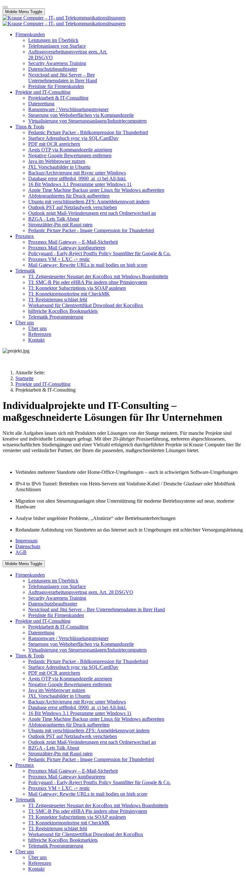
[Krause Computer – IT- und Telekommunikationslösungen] (64, 20)
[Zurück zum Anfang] (5, 7)
